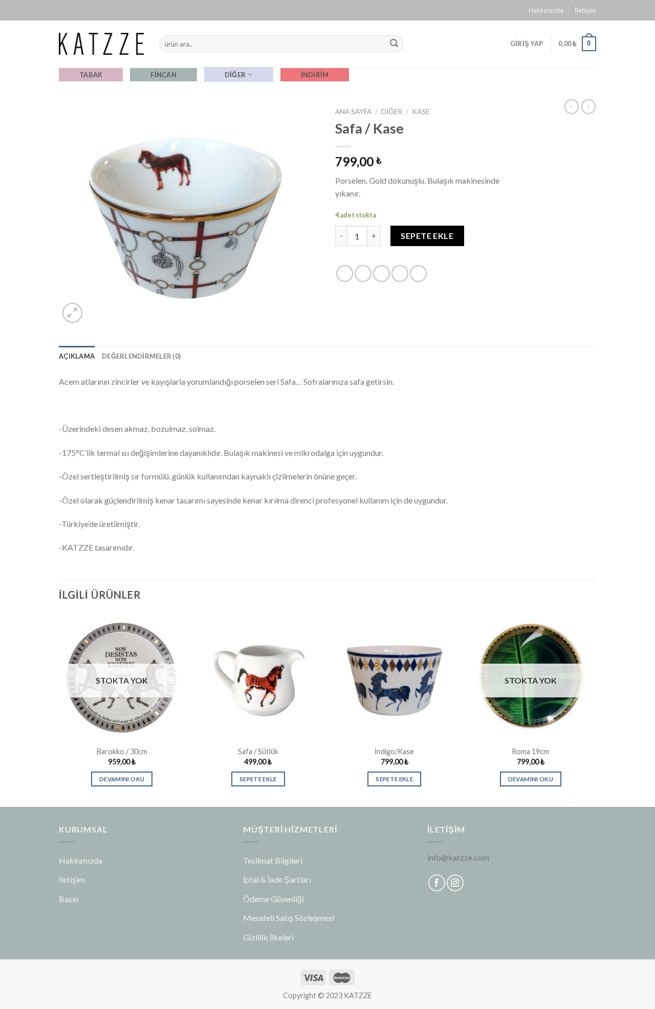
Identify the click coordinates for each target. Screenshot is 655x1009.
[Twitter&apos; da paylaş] (363, 273)
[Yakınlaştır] (72, 313)
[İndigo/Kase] (394, 676)
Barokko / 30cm (122, 751)
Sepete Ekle (427, 235)
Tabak (90, 75)
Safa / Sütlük (258, 751)
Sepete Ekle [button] (258, 779)
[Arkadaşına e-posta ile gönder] (381, 273)
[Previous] (59, 709)
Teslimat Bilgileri (272, 860)
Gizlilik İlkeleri (268, 937)
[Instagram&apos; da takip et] (455, 882)
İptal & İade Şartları (277, 879)
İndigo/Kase (394, 751)
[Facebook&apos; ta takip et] (436, 882)
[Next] (593, 709)
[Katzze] (101, 43)
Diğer (235, 75)
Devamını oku (121, 779)
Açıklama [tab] (77, 356)
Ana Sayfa (353, 111)
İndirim (315, 75)
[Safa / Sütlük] (258, 676)
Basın (68, 899)
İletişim (585, 10)
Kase (420, 111)
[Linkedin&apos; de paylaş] (418, 273)
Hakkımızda (546, 10)
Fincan (163, 75)
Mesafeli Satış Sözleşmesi (288, 918)
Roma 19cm (530, 751)
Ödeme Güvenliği (273, 899)
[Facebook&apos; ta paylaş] (344, 273)
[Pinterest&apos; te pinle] (399, 273)
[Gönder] (394, 44)
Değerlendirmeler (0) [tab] (141, 356)
